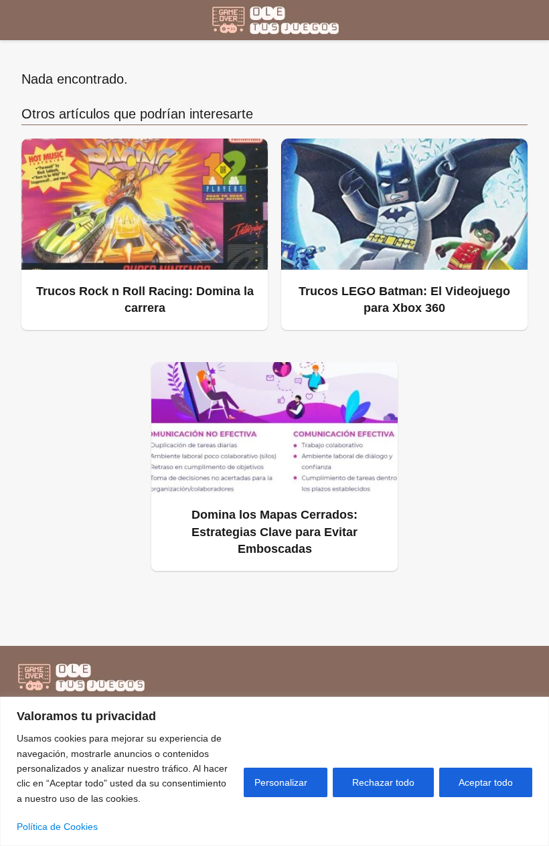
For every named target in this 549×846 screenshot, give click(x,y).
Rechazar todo (383, 782)
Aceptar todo (486, 782)
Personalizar (280, 782)
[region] (274, 771)
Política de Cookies (57, 826)
